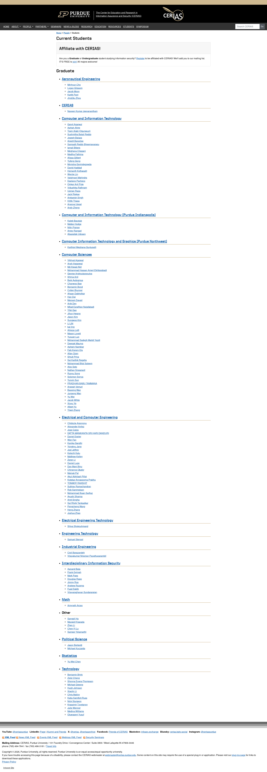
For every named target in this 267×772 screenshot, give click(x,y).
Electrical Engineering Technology (87, 520)
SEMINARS (56, 26)
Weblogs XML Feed (71, 737)
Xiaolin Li (72, 691)
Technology (70, 668)
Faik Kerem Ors (75, 350)
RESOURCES (114, 26)
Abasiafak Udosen (76, 234)
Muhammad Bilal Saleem (79, 363)
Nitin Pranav (73, 227)
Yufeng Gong (73, 161)
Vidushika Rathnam (77, 187)
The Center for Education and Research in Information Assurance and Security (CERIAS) (118, 14)
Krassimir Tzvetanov (77, 704)
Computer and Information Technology (92, 118)
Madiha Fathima (75, 154)
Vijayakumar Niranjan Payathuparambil (86, 555)
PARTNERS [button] (41, 26)
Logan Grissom (74, 88)
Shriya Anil (72, 276)
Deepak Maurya (75, 343)
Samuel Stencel (75, 539)
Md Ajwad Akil (74, 266)
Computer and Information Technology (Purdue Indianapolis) (109, 214)
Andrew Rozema (75, 585)
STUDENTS (128, 26)
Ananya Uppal (74, 204)
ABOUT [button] (15, 26)
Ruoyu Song (73, 373)
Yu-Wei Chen (74, 661)
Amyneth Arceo (75, 605)
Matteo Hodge (74, 224)
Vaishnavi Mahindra (77, 177)
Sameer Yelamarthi (76, 631)
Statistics (69, 655)
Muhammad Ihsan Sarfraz (80, 493)
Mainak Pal (73, 473)
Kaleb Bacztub (74, 220)
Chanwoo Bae (74, 283)
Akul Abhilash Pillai (77, 476)
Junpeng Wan (74, 393)
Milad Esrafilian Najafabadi (80, 306)
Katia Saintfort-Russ (77, 697)
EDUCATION (100, 26)
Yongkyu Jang (74, 446)
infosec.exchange (150, 731)
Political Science (74, 639)
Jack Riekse (73, 194)
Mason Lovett (74, 333)
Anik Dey (71, 303)
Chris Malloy (73, 694)
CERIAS (67, 105)
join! (75, 61)
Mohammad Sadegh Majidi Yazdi (83, 340)
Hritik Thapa (73, 200)
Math (66, 599)
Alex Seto (72, 366)
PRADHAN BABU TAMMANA (82, 383)
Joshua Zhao (73, 513)
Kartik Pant (72, 94)
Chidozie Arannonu (77, 423)
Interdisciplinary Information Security (91, 563)
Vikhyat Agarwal (75, 260)
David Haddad (74, 167)
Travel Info (51, 746)
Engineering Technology (80, 533)
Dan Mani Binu (74, 466)
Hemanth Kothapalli (77, 171)
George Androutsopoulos (79, 273)
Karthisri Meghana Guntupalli (81, 247)
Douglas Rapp (74, 578)
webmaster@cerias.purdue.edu (120, 755)
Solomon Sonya (75, 376)
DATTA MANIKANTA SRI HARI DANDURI (88, 433)
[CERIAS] (173, 14)
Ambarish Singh (75, 197)
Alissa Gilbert (74, 157)
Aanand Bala (73, 569)
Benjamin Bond (75, 286)
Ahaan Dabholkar (76, 293)
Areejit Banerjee (75, 141)
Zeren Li (71, 459)
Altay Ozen (72, 353)
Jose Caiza (73, 429)
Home (58, 33)
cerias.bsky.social (178, 731)
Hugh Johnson (74, 687)
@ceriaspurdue (20, 731)
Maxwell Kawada (75, 621)
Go (262, 26)
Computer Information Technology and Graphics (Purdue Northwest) (114, 241)
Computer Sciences (77, 254)
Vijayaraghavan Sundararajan (82, 592)
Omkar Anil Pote (75, 184)
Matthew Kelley (75, 456)
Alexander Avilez (75, 426)
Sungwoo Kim (74, 320)
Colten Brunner (74, 290)
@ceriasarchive (87, 731)
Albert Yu (71, 406)
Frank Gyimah (74, 572)
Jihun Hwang (74, 313)
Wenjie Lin (72, 174)
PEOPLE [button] (27, 26)
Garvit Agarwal (74, 124)
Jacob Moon (73, 91)
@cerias (75, 731)
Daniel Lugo (73, 463)
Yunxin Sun (73, 380)
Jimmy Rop (73, 582)
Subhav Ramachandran (79, 486)
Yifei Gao (72, 310)
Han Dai (71, 296)
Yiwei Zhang (73, 410)
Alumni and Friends (56, 731)
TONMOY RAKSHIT (77, 483)
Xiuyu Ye (71, 403)
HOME (6, 26)
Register (140, 58)
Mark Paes (72, 575)
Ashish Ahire (73, 127)
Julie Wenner (74, 707)
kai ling (71, 326)
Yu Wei (71, 396)
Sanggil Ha (73, 618)
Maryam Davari (74, 300)
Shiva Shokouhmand (77, 526)
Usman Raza (73, 190)
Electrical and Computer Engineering (90, 417)
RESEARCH (86, 26)
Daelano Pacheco (76, 180)
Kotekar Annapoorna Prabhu (81, 479)
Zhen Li (71, 625)
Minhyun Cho (74, 84)
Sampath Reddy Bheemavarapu (83, 144)
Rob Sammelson (75, 489)
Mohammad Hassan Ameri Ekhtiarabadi (87, 270)
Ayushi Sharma (74, 496)
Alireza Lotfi (73, 330)
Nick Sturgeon (74, 701)
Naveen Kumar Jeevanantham (82, 111)
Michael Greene (75, 684)
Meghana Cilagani (76, 151)
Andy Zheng (73, 207)
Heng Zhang (73, 509)
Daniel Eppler (74, 436)
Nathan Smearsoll (76, 370)
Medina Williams (75, 711)
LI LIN (70, 323)
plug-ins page (238, 755)
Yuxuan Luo (73, 336)
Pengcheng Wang (76, 506)
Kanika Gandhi (74, 443)
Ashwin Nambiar (75, 346)
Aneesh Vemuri (75, 386)
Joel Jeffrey (73, 449)
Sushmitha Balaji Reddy (79, 134)
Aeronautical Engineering (81, 79)
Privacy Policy (9, 761)
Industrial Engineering (79, 546)
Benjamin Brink (75, 674)
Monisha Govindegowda (79, 164)
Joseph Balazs (74, 137)
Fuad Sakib (73, 588)
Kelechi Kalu (73, 453)
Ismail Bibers (73, 147)
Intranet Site (8, 767)
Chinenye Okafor (75, 469)
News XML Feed (26, 737)
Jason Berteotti (74, 645)
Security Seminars (94, 737)
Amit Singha (73, 499)
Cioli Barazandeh (76, 552)
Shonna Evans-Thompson (80, 681)
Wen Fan (71, 439)
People (67, 33)
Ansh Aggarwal (75, 263)
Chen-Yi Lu (73, 628)
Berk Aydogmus (75, 280)
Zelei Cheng (73, 678)
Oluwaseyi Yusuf (75, 714)
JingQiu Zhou (74, 98)
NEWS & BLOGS (71, 26)
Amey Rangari (74, 230)
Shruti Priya (73, 356)
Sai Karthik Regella (77, 360)
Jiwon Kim (72, 316)
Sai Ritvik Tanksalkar (77, 503)
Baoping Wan (74, 390)
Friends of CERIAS (118, 731)
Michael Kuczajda (76, 648)
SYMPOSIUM (142, 26)
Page (42, 731)
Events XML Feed (48, 737)
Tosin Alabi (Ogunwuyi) (79, 131)
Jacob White (73, 400)
